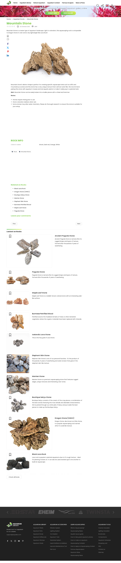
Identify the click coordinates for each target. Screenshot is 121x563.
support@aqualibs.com (14, 535)
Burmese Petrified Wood (22, 205)
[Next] (113, 512)
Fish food (53, 549)
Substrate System (55, 540)
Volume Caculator (104, 528)
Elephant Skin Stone (21, 201)
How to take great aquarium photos (82, 537)
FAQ (99, 546)
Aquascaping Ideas (77, 555)
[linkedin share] (8, 56)
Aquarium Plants (38, 528)
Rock (15, 152)
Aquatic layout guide (77, 534)
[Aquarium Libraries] (16, 524)
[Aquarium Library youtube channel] (20, 541)
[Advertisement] (46, 124)
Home (15, 3)
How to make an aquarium (79, 540)
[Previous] (8, 512)
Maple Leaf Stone (20, 208)
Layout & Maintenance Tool (58, 546)
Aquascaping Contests (78, 543)
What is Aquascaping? (77, 528)
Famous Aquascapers (77, 549)
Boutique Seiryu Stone (21, 195)
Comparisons (102, 537)
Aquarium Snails (38, 543)
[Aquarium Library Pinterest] (24, 541)
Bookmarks (101, 534)
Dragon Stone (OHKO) (22, 192)
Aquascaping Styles (77, 531)
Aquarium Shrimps (39, 540)
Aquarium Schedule (104, 540)
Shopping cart (102, 543)
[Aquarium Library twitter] (12, 541)
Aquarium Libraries (9, 3)
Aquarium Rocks (38, 534)
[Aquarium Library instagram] (16, 541)
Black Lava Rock (20, 189)
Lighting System (55, 531)
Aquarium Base (75, 552)
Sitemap (101, 552)
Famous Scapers (67, 3)
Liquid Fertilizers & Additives (58, 543)
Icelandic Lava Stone (41, 334)
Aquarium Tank (54, 537)
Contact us (101, 549)
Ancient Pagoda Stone (65, 236)
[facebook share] (8, 44)
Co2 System (54, 534)
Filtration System (55, 528)
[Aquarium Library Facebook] (8, 541)
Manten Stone (19, 198)
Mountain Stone (26, 152)
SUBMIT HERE (52, 13)
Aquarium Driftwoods (39, 537)
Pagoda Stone (19, 211)
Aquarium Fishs (38, 531)
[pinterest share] (8, 52)
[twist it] (8, 48)
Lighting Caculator (104, 531)
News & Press (80, 3)
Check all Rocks (14, 477)
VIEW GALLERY (68, 13)
